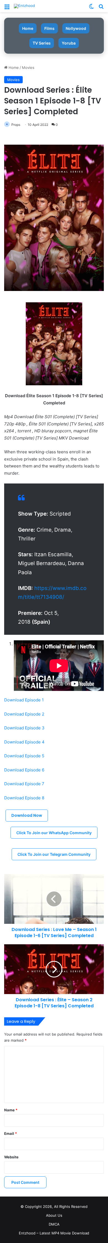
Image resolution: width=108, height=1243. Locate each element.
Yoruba (69, 43)
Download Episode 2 (24, 714)
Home (27, 28)
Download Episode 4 (24, 742)
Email (10, 1133)
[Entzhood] (24, 6)
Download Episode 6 (24, 770)
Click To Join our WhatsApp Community (54, 832)
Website (11, 1157)
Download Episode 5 (24, 755)
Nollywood (76, 28)
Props (15, 125)
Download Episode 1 (24, 700)
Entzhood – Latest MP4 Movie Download (54, 1233)
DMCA (54, 1224)
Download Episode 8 (24, 797)
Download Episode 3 (24, 727)
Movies (28, 67)
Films (49, 28)
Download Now (26, 815)
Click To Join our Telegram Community (54, 854)
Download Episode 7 (24, 783)
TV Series (42, 43)
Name (10, 1110)
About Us (54, 1215)
